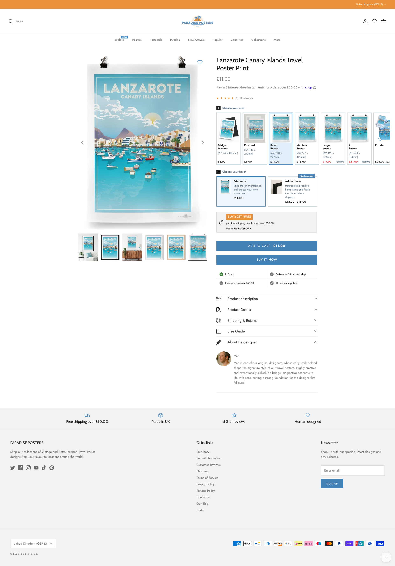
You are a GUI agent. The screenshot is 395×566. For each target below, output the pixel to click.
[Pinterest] (51, 467)
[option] (142, 142)
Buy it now (267, 259)
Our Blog (202, 503)
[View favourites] (374, 21)
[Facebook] (20, 467)
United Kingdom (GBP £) (369, 4)
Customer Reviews (208, 465)
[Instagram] (28, 467)
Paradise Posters (28, 554)
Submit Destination (208, 458)
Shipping (202, 471)
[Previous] (82, 142)
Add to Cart (266, 245)
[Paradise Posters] (198, 21)
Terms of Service (207, 477)
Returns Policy (205, 490)
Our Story (202, 452)
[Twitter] (12, 467)
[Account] (365, 21)
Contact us (203, 497)
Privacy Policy (205, 484)
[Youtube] (36, 467)
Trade (200, 510)
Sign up (332, 484)
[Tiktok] (44, 467)
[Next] (202, 142)
